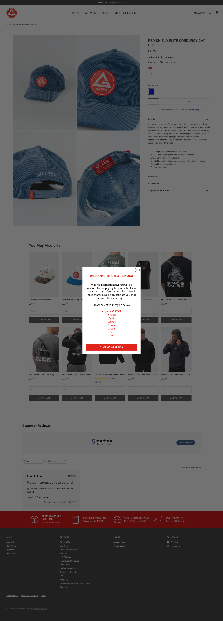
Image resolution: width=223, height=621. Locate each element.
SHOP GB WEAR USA (111, 347)
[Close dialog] (137, 270)
